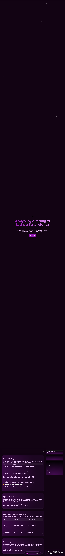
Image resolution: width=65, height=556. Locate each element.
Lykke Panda (14, 451)
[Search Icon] (43, 451)
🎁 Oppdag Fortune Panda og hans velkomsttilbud (13, 484)
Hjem (3, 451)
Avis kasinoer (7, 451)
